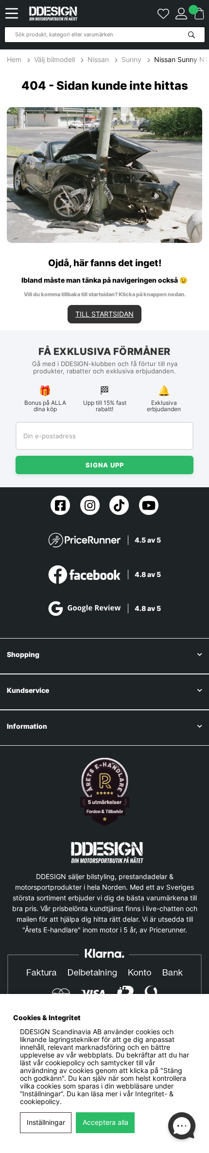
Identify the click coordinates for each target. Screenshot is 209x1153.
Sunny (131, 60)
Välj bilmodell (54, 60)
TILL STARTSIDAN (104, 314)
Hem (15, 60)
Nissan (98, 60)
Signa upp (105, 465)
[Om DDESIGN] (105, 792)
